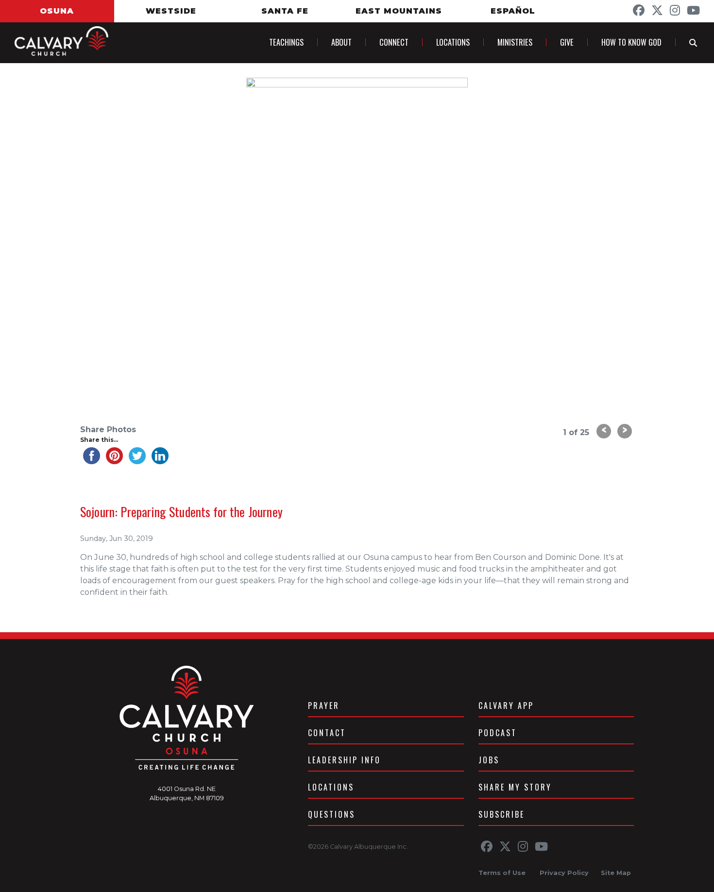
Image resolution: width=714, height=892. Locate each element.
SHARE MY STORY (515, 787)
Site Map (616, 872)
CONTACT (327, 733)
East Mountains (399, 11)
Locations (453, 42)
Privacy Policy (564, 872)
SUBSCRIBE (501, 814)
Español (513, 11)
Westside (171, 11)
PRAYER (324, 705)
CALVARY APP (506, 705)
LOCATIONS (331, 787)
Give (567, 42)
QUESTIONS (331, 814)
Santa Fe (284, 11)
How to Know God (631, 42)
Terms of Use (502, 872)
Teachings (286, 42)
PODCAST (497, 733)
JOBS (488, 760)
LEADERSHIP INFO (344, 760)
